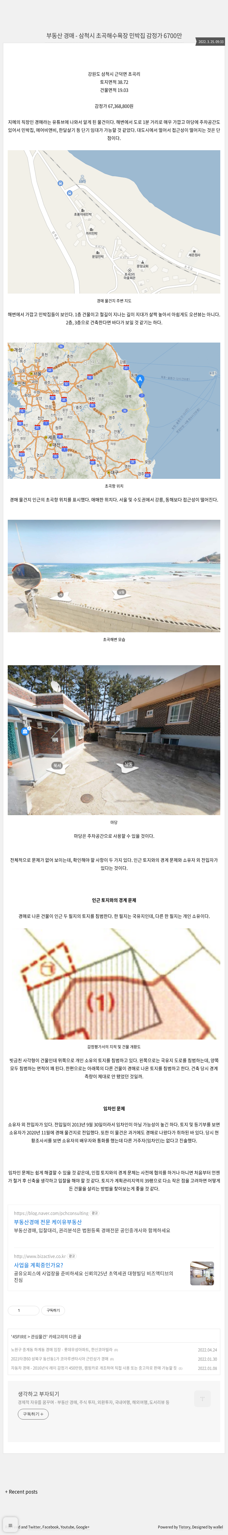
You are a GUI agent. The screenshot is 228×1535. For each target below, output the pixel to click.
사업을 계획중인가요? (38, 1265)
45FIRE (19, 1336)
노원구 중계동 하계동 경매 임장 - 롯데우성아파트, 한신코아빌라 (62, 1349)
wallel (218, 1527)
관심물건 (38, 1336)
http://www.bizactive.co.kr (40, 1256)
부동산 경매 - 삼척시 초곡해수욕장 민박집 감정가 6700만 (114, 35)
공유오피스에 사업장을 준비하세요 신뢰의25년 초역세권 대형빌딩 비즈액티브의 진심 (93, 1276)
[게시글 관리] (33, 1310)
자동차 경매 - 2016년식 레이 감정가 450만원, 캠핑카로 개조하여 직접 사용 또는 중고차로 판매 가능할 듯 (94, 1368)
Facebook (50, 1527)
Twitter (34, 1527)
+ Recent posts (21, 1491)
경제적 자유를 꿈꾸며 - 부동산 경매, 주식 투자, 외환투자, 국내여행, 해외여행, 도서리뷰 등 (94, 1402)
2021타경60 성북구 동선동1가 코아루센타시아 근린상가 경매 (59, 1358)
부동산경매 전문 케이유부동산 (48, 1222)
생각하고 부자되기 (38, 1394)
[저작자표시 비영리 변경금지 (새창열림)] (73, 1310)
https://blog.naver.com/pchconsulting (51, 1213)
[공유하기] (25, 1310)
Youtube (67, 1527)
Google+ (83, 1527)
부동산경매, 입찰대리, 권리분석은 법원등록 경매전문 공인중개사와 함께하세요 (92, 1230)
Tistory (184, 1527)
